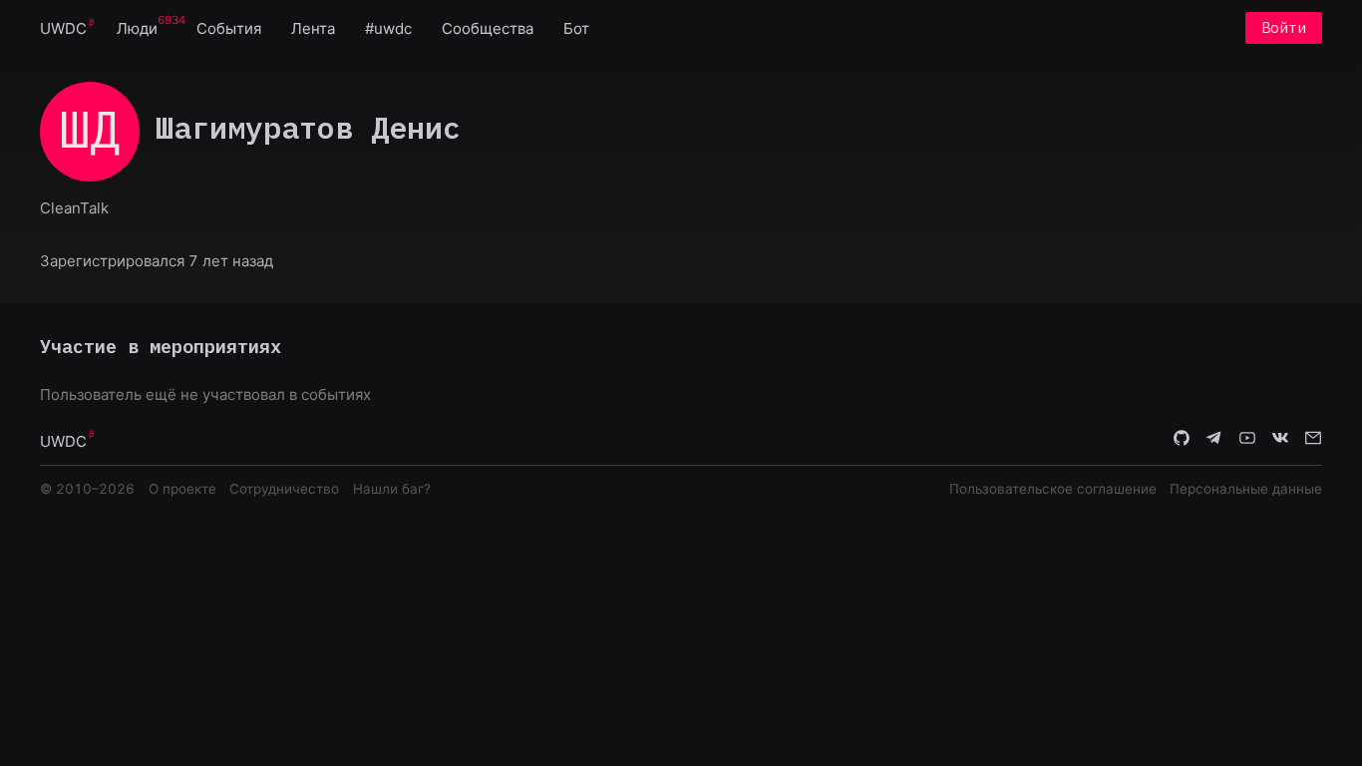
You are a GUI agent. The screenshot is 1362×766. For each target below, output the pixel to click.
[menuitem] (63, 27)
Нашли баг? (392, 489)
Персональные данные (1246, 489)
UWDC (63, 28)
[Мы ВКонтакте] (1280, 440)
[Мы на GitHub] (1182, 440)
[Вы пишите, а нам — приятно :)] (1313, 440)
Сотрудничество (284, 489)
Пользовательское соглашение (1053, 489)
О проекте (182, 489)
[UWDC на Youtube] (1247, 440)
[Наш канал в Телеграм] (1214, 440)
